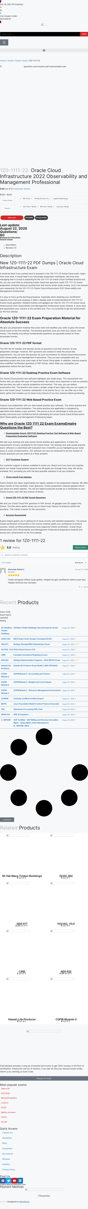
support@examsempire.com (13, 1184)
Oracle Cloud (21, 60)
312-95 (4, 1122)
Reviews (6, 1159)
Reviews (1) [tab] (11, 248)
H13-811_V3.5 (66, 923)
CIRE (22, 971)
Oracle (10, 60)
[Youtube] (14, 1181)
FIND (84, 34)
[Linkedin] (20, 1181)
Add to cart (12, 217)
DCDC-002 (66, 875)
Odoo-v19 (5, 1088)
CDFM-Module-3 (66, 1019)
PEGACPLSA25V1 (9, 1098)
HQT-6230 (5, 1093)
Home (3, 60)
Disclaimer (7, 1138)
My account (7, 1154)
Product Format (7, 200)
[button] (44, 50)
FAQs (4, 1143)
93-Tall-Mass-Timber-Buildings (22, 875)
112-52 (4, 1117)
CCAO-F (4, 1103)
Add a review (80, 547)
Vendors (6, 1164)
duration (7, 208)
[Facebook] (3, 1181)
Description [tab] (11, 245)
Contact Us (7, 1133)
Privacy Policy (8, 1169)
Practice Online (41, 217)
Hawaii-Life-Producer (22, 1019)
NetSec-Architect (8, 1112)
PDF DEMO (29, 217)
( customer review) (21, 189)
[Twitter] (8, 1181)
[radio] (27, 198)
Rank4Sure (24, 1202)
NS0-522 (66, 971)
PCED (3, 1108)
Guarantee (7, 1148)
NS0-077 (22, 923)
